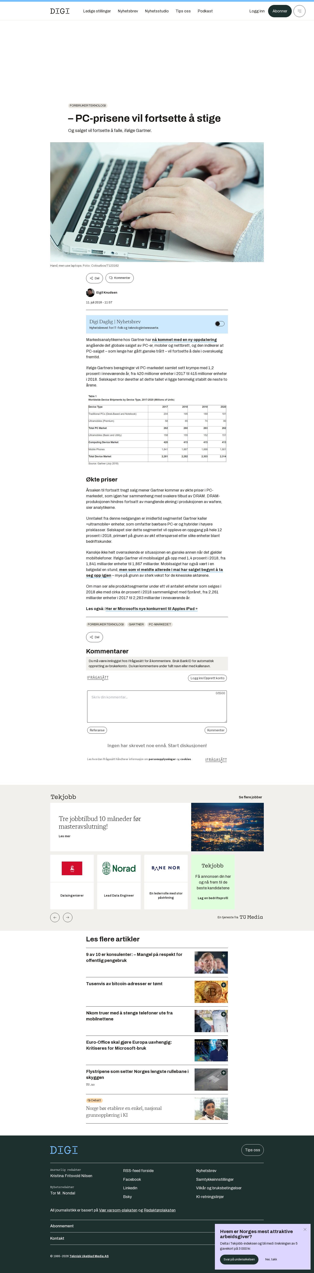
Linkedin (130, 1188)
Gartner (136, 624)
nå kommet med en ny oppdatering (184, 340)
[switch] (219, 323)
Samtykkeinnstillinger (215, 1179)
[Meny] (299, 11)
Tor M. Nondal (62, 1193)
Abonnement (62, 1226)
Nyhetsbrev (206, 1171)
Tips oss (252, 1150)
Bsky (127, 1197)
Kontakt (57, 1238)
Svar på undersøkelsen (239, 1259)
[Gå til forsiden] (59, 11)
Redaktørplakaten (160, 1210)
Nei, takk (271, 1259)
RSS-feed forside (138, 1171)
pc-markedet (160, 624)
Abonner (280, 11)
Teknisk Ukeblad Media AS (89, 1256)
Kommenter (122, 277)
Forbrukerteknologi (88, 105)
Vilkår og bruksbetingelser (219, 1188)
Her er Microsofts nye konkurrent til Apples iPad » (152, 609)
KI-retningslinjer (210, 1197)
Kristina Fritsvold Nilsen (71, 1176)
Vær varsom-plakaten (118, 1210)
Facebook (132, 1179)
